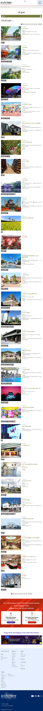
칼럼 (1, 659)
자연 (12, 660)
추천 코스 (23, 659)
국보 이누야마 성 (26, 66)
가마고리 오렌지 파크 (27, 142)
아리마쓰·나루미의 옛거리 (28, 331)
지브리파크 (24, 47)
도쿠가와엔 (24, 180)
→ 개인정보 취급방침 (4, 703)
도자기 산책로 (25, 161)
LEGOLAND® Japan (27, 104)
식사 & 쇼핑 (23, 662)
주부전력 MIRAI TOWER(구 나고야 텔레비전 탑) (30, 256)
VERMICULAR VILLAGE (27, 518)
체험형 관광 (13, 662)
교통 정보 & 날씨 (3, 675)
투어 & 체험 (13, 665)
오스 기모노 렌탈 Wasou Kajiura (29, 464)
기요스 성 (24, 199)
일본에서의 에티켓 (4, 685)
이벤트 (22, 651)
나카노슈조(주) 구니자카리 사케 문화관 (31, 123)
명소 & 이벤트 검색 (15, 666)
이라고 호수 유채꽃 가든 (27, 218)
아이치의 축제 (23, 656)
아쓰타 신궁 (25, 28)
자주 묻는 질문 (3, 687)
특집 (2, 654)
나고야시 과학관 (26, 312)
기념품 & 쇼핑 (23, 665)
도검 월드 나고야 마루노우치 (28, 556)
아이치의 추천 (14, 653)
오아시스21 (25, 85)
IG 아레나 (24, 575)
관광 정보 (6, 6)
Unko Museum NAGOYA (28, 407)
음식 (21, 664)
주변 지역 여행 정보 (11, 675)
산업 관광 (13, 659)
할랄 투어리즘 (3, 684)
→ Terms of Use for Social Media (7, 705)
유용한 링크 (3, 678)
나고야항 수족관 (26, 369)
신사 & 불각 (13, 656)
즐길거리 (14, 651)
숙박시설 (23, 668)
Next (39, 24)
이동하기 (2, 674)
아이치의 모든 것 (5, 651)
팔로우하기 (9, 674)
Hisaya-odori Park (26, 481)
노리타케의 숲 (25, 274)
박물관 (13, 657)
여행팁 (2, 672)
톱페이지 (2, 6)
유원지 (13, 663)
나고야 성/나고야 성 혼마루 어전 (29, 293)
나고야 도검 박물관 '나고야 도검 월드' (31, 537)
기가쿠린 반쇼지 (26, 445)
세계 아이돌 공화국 (26, 426)
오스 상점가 (25, 237)
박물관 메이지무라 (26, 350)
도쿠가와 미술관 (26, 499)
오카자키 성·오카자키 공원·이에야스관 (31, 388)
